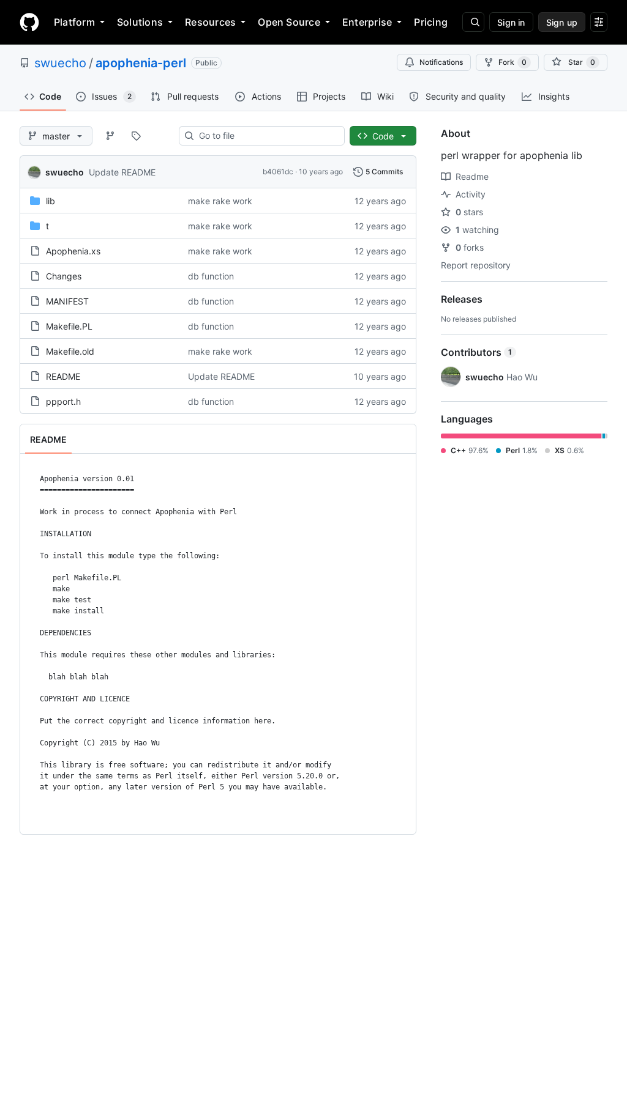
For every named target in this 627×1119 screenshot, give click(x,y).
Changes (63, 276)
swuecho (60, 63)
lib (50, 201)
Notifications (441, 62)
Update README (122, 172)
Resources (210, 22)
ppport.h (63, 401)
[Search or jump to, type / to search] (473, 22)
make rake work (220, 201)
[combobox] (266, 136)
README (63, 376)
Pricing (431, 22)
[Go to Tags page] (136, 136)
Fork (512, 62)
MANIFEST (67, 301)
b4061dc (278, 171)
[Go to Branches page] (110, 136)
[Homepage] (29, 22)
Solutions (140, 22)
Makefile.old (70, 351)
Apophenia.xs (73, 251)
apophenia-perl (141, 63)
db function (211, 276)
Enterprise (367, 22)
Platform (74, 22)
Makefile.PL (69, 326)
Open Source (289, 22)
